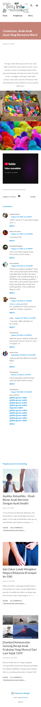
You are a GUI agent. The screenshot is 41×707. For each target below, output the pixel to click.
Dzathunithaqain (16, 246)
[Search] (31, 4)
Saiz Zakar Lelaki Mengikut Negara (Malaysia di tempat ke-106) (20, 573)
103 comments (16, 528)
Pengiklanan (17, 16)
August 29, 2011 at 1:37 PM (25, 318)
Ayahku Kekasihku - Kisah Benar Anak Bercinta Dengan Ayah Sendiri (19, 499)
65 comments (16, 601)
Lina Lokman (14, 263)
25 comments (16, 677)
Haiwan (12, 197)
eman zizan (14, 352)
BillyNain (13, 298)
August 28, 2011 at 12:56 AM (22, 266)
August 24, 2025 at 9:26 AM (21, 392)
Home (5, 16)
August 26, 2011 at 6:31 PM (21, 217)
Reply (12, 226)
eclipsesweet (14, 214)
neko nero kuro (15, 231)
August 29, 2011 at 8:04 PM (21, 335)
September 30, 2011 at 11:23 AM (23, 355)
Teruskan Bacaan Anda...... (14, 530)
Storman (25, 697)
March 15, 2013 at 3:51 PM (21, 375)
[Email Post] (19, 197)
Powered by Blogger (22, 693)
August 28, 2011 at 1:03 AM (21, 301)
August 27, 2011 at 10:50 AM (22, 234)
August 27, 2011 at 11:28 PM (21, 249)
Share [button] (33, 197)
